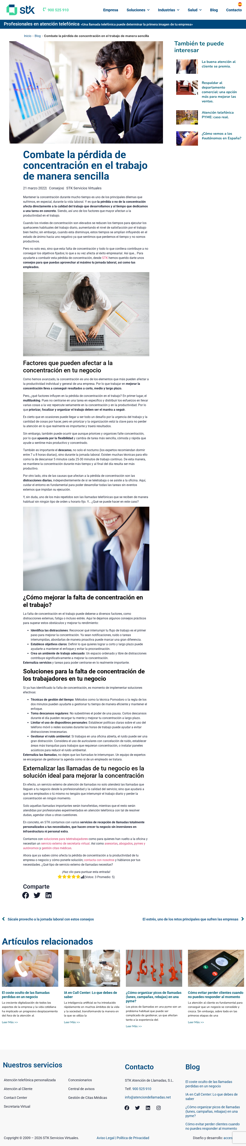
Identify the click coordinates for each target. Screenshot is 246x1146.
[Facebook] (127, 1108)
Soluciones (136, 10)
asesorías (111, 843)
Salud (192, 10)
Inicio (27, 36)
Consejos (56, 188)
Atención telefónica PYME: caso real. (218, 114)
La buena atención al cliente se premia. (219, 64)
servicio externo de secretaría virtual (65, 843)
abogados (126, 843)
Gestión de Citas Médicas (87, 1098)
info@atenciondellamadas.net (148, 1097)
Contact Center (15, 1098)
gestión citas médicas (56, 848)
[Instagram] (158, 1108)
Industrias (166, 10)
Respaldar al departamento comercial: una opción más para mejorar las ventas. (219, 91)
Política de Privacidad (133, 1138)
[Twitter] (137, 1108)
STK (105, 258)
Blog (214, 10)
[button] (25, 895)
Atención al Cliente (18, 1089)
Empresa (110, 10)
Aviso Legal (106, 1138)
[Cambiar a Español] (240, 4)
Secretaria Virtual (17, 1106)
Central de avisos (81, 1089)
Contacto (234, 10)
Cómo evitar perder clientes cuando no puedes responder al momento (215, 995)
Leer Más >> (10, 1022)
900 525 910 (58, 10)
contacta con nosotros (99, 860)
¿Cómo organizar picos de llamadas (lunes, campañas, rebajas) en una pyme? (153, 997)
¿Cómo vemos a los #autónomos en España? (221, 135)
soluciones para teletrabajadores (66, 839)
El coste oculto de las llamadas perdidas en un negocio (26, 995)
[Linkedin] (148, 1108)
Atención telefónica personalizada (30, 1080)
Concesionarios (80, 1080)
